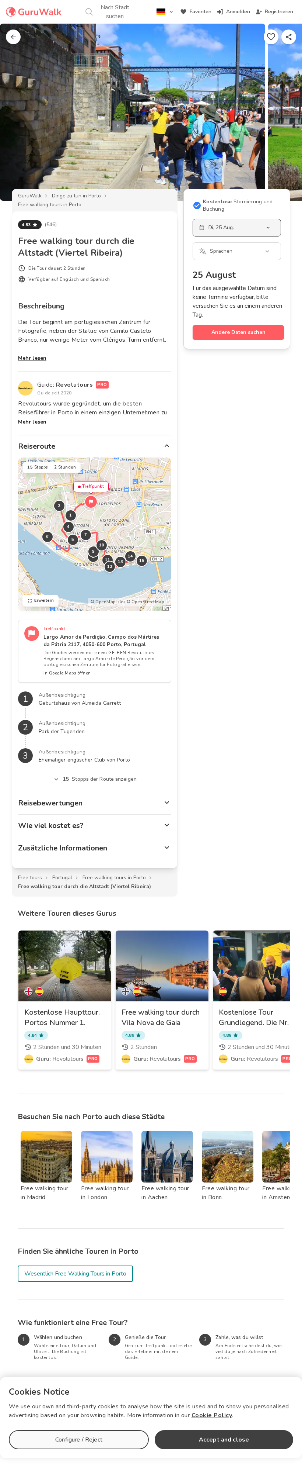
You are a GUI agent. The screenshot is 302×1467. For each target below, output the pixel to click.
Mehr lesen (32, 358)
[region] (94, 534)
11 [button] (107, 560)
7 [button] (85, 535)
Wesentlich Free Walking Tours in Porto (75, 1274)
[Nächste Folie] (284, 112)
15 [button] (142, 560)
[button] (91, 501)
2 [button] (59, 505)
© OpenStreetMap (145, 602)
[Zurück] (13, 37)
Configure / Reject (78, 1440)
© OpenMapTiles (108, 602)
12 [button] (110, 566)
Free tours (30, 877)
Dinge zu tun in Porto (76, 195)
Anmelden (238, 11)
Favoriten (200, 11)
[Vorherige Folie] (18, 112)
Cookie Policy (212, 1415)
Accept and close (224, 1440)
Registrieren (279, 11)
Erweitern (44, 600)
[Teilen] (288, 37)
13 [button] (120, 562)
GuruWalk (30, 195)
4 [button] (68, 526)
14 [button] (130, 556)
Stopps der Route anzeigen (100, 779)
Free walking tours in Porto (49, 204)
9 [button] (93, 551)
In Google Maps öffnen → (69, 673)
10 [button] (102, 545)
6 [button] (47, 536)
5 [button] (72, 539)
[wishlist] (271, 37)
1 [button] (70, 515)
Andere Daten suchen (238, 332)
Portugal (62, 877)
